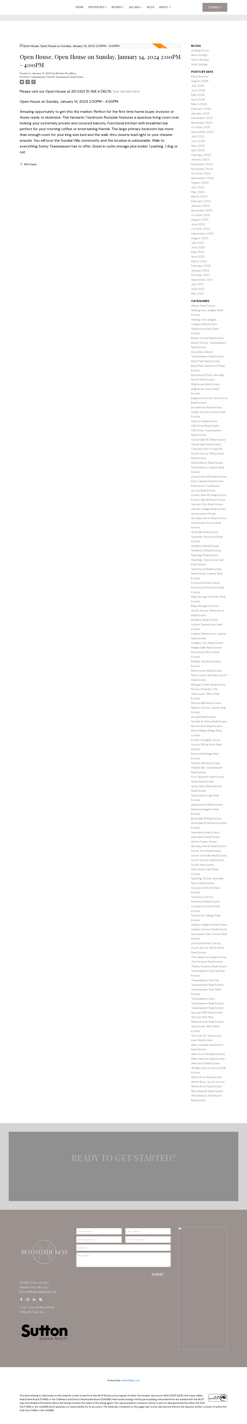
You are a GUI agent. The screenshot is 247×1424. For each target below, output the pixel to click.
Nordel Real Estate (203, 717)
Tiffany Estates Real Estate (209, 966)
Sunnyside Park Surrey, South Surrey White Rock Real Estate (207, 947)
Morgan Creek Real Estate (208, 684)
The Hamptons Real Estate (208, 957)
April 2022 (198, 256)
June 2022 (198, 247)
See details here (126, 91)
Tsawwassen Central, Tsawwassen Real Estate (57, 77)
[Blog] (41, 1299)
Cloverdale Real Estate (206, 444)
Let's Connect (123, 1174)
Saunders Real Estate (205, 832)
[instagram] (28, 1299)
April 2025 (198, 150)
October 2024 (200, 173)
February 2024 (201, 201)
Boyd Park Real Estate (205, 361)
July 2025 (197, 136)
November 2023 (201, 210)
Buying (116, 7)
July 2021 (197, 284)
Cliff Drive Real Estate (205, 426)
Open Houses (200, 60)
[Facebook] (22, 1299)
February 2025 (201, 155)
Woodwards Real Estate (207, 1091)
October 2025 (200, 127)
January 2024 (200, 206)
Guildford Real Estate (205, 546)
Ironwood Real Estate (205, 583)
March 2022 (199, 261)
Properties (96, 7)
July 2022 (197, 243)
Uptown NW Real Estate (207, 1012)
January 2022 (200, 270)
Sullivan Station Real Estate (209, 929)
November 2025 (201, 123)
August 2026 (199, 81)
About (163, 7)
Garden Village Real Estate (208, 509)
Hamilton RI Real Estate (206, 550)
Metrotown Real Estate (206, 671)
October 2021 (200, 275)
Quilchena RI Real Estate (207, 804)
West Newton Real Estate (208, 1059)
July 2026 (197, 86)
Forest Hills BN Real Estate (208, 500)
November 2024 (202, 169)
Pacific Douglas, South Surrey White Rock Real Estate (206, 744)
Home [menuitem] (80, 7)
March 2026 (199, 104)
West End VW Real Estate (208, 1054)
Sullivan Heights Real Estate (209, 925)
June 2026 (198, 90)
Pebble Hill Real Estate (205, 763)
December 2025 (202, 118)
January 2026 (200, 113)
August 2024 (200, 182)
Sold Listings (199, 64)
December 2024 (202, 164)
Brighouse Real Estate (205, 384)
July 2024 (197, 187)
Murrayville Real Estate (206, 703)
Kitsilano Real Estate (204, 620)
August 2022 (199, 238)
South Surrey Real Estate (207, 860)
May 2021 (197, 293)
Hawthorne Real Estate (206, 569)
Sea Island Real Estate (205, 837)
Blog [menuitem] (150, 7)
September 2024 (202, 178)
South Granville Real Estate (209, 855)
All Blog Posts (200, 50)
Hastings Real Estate (204, 555)
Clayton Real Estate (204, 421)
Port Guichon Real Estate (207, 777)
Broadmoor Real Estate (206, 407)
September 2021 (202, 280)
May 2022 (197, 252)
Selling (134, 7)
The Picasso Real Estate (207, 962)
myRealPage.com (130, 1380)
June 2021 (197, 289)
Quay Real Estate (202, 781)
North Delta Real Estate (206, 726)
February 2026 (201, 109)
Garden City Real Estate (207, 504)
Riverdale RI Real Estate (206, 818)
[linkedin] (35, 1299)
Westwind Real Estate (205, 1063)
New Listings (199, 55)
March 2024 (199, 196)
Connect (215, 7)
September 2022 (202, 233)
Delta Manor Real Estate (207, 463)
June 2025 (198, 141)
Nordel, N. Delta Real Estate (209, 721)
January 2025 (200, 159)
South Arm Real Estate (206, 851)
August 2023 (199, 219)
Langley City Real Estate (207, 643)
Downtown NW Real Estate (209, 477)
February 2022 (201, 266)
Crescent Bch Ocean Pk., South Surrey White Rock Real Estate (207, 453)
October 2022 (200, 229)
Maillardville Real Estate (206, 647)
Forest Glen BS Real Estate (208, 495)
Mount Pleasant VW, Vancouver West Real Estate (205, 693)
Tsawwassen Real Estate (207, 1008)
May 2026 (198, 95)
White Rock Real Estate (206, 1077)
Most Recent (199, 76)
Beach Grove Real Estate (207, 338)
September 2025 (202, 132)
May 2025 (198, 146)
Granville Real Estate (204, 532)
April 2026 (198, 99)
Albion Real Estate (203, 306)
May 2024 (198, 192)
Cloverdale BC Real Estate (208, 440)
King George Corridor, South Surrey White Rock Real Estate (207, 610)
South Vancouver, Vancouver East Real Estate (204, 869)
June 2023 (198, 224)
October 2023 (200, 215)
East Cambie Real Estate (207, 481)
